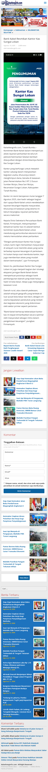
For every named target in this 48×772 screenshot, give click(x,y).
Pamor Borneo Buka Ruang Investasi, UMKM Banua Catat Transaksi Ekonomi (28, 410)
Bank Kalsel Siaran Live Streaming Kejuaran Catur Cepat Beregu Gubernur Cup (34, 348)
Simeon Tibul (6, 757)
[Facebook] (21, 337)
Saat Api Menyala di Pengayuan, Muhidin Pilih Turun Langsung (13, 533)
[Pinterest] (33, 337)
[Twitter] (27, 337)
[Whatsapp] (34, 358)
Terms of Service (7, 769)
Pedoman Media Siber (9, 767)
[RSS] (38, 337)
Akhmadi (5, 743)
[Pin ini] (20, 358)
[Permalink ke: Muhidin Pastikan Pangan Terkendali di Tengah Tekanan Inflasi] (9, 421)
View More (24, 578)
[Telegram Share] (27, 358)
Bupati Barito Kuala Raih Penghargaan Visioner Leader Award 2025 (13, 348)
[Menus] (45, 3)
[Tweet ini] (13, 358)
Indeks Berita (35, 767)
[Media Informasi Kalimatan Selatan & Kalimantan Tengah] (11, 3)
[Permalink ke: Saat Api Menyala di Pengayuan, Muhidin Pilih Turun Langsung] (9, 401)
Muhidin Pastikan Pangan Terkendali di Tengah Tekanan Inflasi (29, 420)
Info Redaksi (23, 767)
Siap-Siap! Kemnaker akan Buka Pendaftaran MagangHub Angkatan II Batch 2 (29, 380)
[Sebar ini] (6, 358)
